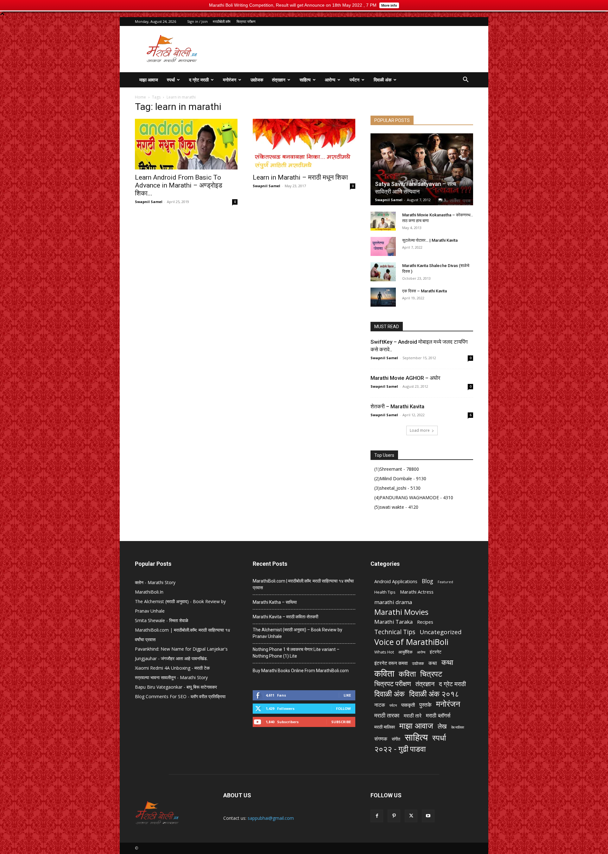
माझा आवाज (148, 80)
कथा (432, 663)
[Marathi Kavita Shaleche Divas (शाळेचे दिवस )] (383, 271)
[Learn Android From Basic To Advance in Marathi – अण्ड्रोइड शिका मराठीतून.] (186, 144)
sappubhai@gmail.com (271, 818)
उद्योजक (256, 80)
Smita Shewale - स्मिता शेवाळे (161, 620)
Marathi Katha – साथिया (275, 602)
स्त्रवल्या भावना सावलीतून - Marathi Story (171, 677)
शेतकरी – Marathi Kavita (397, 406)
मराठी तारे (412, 715)
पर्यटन (354, 80)
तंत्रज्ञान (278, 80)
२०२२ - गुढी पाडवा (400, 748)
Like (347, 695)
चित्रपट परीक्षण (246, 21)
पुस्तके (425, 704)
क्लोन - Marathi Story (155, 582)
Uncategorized (441, 632)
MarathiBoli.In (149, 592)
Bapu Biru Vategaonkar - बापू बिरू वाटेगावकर (176, 687)
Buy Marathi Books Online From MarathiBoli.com (301, 670)
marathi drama (393, 602)
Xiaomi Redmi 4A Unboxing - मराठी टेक (172, 668)
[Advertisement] (358, 49)
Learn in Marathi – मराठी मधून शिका (300, 177)
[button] (465, 80)
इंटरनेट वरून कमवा (391, 663)
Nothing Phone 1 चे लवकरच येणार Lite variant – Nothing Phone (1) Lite (296, 653)
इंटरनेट (435, 652)
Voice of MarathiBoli (411, 642)
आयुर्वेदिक (405, 652)
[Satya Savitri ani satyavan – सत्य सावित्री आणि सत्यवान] (421, 169)
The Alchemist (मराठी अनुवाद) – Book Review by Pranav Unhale (297, 633)
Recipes (425, 622)
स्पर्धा (171, 80)
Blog (427, 581)
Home (140, 97)
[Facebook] (376, 816)
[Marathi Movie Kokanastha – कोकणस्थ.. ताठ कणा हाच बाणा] (383, 221)
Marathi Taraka (393, 621)
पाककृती (408, 705)
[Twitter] (411, 816)
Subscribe (341, 721)
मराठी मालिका (384, 727)
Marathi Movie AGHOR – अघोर (405, 378)
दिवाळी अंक (382, 80)
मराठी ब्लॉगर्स (438, 715)
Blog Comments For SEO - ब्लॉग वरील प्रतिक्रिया (180, 696)
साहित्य (305, 80)
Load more (420, 430)
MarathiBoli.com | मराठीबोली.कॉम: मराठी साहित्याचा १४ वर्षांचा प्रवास (303, 584)
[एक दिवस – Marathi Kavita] (383, 297)
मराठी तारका (386, 715)
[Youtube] (428, 816)
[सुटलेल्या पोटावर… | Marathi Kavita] (383, 246)
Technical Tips (394, 631)
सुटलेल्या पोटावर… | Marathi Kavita (430, 240)
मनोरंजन (229, 80)
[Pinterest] (394, 816)
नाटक (379, 705)
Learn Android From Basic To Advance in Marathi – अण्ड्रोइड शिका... (178, 185)
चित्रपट (431, 673)
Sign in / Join (197, 21)
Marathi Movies (401, 612)
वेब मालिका (457, 727)
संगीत (396, 739)
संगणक (380, 739)
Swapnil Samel (148, 201)
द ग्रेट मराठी (199, 80)
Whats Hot (384, 652)
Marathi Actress (417, 592)
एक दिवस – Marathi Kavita (424, 291)
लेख (442, 726)
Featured (445, 582)
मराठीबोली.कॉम (222, 21)
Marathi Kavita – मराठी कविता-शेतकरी (285, 616)
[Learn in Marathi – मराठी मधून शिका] (304, 144)
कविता (384, 673)
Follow (343, 708)
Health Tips (385, 592)
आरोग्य (330, 80)
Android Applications (395, 581)
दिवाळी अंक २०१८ (434, 694)
